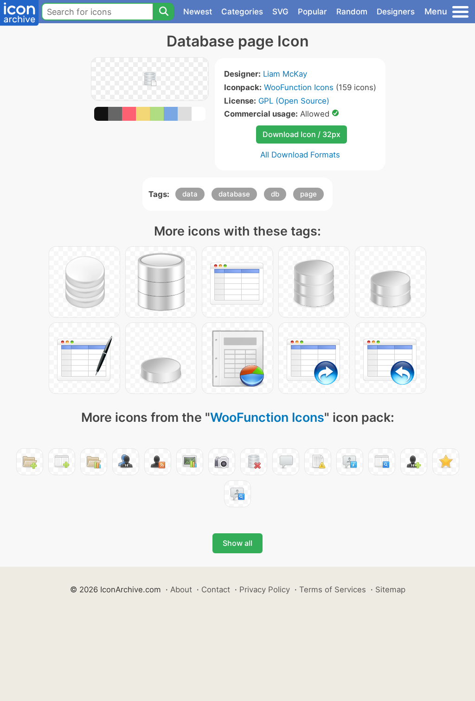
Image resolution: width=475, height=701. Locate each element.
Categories (242, 11)
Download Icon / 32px (301, 134)
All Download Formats (300, 154)
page (308, 194)
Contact (215, 589)
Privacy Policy (264, 589)
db (275, 194)
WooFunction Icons (299, 87)
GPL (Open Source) (293, 100)
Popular (312, 11)
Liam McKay (285, 74)
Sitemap (390, 589)
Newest (197, 11)
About (181, 589)
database (234, 194)
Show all (237, 543)
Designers (396, 11)
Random (351, 11)
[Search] (163, 11)
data (190, 194)
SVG (280, 11)
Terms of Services (332, 589)
